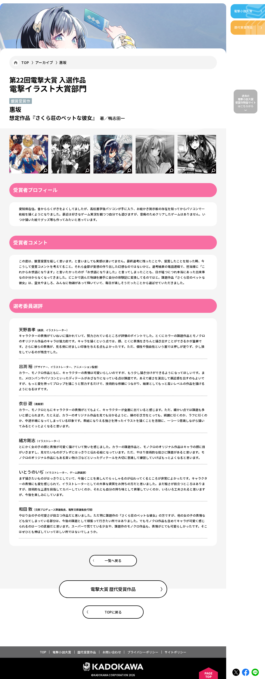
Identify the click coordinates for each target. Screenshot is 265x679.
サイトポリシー (175, 652)
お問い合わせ (111, 652)
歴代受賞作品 (86, 652)
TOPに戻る (113, 612)
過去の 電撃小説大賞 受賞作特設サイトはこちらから (245, 101)
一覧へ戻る (113, 560)
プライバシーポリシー (142, 652)
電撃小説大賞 (62, 652)
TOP (25, 62)
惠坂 (63, 62)
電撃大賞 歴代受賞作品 (113, 589)
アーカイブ (44, 62)
